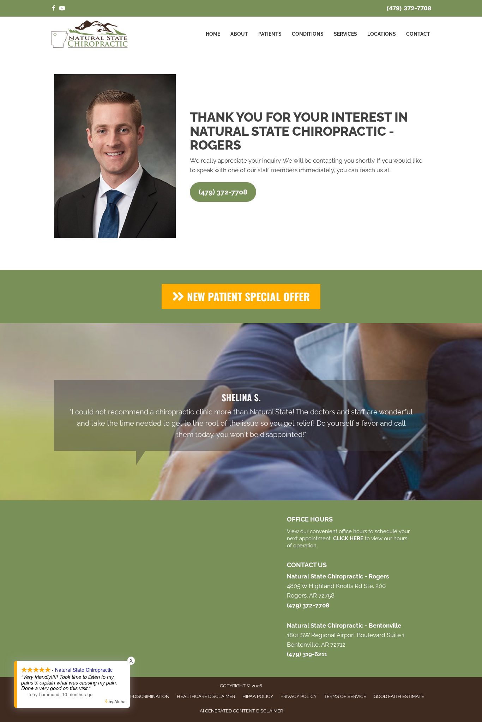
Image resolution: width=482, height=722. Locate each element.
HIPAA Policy (257, 696)
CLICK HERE (348, 538)
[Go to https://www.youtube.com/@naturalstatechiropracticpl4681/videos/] (62, 8)
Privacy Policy (299, 696)
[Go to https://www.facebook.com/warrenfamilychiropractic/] (53, 8)
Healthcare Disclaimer (206, 696)
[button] (223, 192)
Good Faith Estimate (399, 696)
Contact (418, 34)
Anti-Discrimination (145, 696)
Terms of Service (345, 696)
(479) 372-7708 (409, 8)
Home (213, 34)
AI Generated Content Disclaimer (241, 711)
